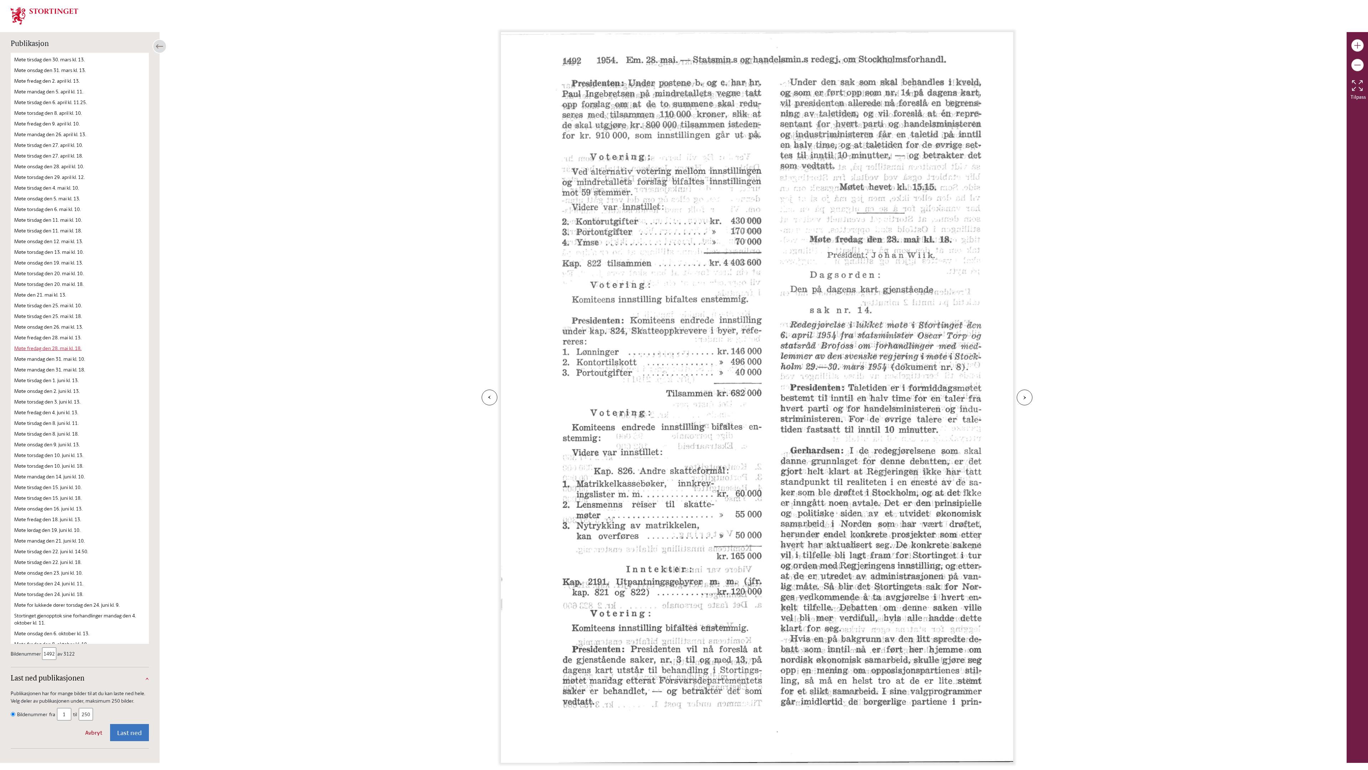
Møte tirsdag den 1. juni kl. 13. (46, 380)
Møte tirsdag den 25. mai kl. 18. (48, 316)
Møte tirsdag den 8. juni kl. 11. (46, 423)
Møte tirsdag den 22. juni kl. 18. (48, 562)
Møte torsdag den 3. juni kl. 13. (47, 401)
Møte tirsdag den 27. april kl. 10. (48, 145)
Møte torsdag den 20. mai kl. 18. (49, 284)
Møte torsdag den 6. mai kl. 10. (47, 209)
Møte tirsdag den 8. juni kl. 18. (46, 433)
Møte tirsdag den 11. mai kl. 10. (48, 219)
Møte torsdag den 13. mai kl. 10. (49, 251)
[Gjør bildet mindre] (1357, 65)
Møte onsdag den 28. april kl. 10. (49, 166)
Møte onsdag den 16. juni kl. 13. (48, 508)
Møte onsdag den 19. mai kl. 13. (48, 262)
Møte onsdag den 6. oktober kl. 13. (51, 633)
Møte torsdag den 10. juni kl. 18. (48, 465)
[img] (44, 15)
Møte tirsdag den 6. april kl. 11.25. (50, 102)
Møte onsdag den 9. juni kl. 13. (47, 444)
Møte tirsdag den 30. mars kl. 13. (49, 59)
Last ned (129, 733)
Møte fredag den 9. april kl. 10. (47, 123)
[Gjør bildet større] (1357, 45)
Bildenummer (26, 653)
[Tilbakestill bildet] (1357, 85)
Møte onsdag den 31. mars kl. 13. (50, 70)
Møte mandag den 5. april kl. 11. (48, 91)
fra (52, 714)
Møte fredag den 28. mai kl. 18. (48, 348)
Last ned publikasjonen (47, 678)
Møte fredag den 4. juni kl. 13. (46, 412)
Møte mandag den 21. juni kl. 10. (49, 540)
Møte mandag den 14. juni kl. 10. (49, 476)
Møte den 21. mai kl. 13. (40, 294)
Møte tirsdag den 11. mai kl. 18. (48, 230)
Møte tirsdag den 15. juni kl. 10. (48, 487)
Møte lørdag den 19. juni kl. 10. (47, 530)
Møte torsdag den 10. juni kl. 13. (48, 455)
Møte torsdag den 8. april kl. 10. (48, 112)
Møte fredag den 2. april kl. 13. (47, 80)
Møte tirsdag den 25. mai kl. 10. (48, 305)
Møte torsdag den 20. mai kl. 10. (49, 273)
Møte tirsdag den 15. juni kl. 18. (48, 497)
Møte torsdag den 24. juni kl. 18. (48, 594)
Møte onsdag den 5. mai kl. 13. (47, 198)
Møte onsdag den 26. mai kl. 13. (48, 326)
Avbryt (93, 732)
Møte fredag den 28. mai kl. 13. (48, 337)
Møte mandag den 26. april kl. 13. (50, 134)
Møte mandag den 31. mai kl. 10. (49, 358)
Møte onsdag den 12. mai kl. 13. (48, 241)
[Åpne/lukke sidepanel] (159, 46)
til (75, 714)
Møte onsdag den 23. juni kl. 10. (48, 572)
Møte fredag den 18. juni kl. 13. (47, 519)
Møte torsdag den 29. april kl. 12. (49, 177)
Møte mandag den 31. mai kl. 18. (49, 369)
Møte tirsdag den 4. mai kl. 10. (46, 187)
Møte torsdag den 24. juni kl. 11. (48, 583)
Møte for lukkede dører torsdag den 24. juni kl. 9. (67, 604)
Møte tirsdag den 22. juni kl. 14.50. (51, 551)
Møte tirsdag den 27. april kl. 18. (48, 155)
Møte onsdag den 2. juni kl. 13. (47, 390)
